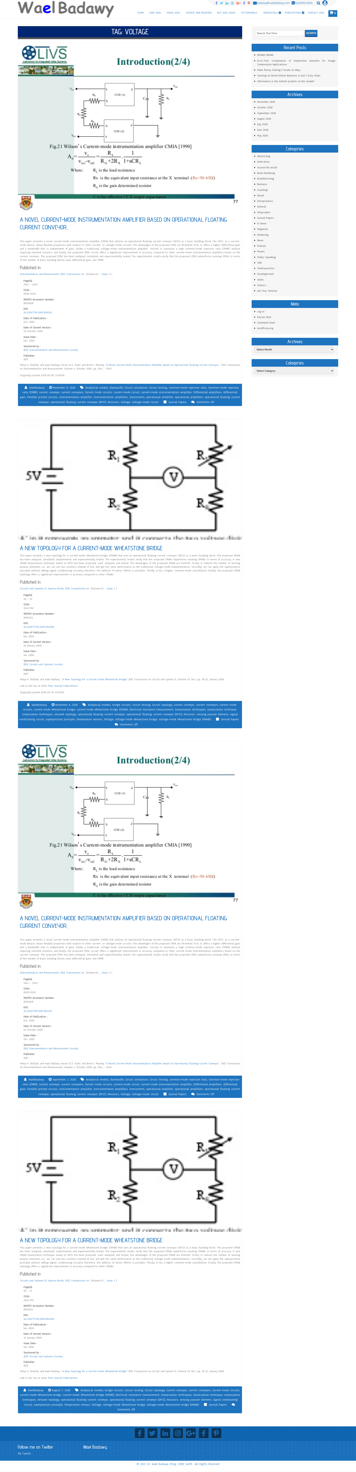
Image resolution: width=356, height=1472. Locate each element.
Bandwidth (116, 388)
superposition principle (60, 719)
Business (262, 184)
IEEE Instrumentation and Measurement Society (51, 350)
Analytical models (96, 388)
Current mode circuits (98, 392)
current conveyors (72, 392)
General (261, 206)
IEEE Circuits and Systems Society (43, 664)
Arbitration (263, 162)
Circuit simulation (136, 388)
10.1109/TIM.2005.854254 (38, 312)
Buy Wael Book (226, 12)
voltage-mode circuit (145, 402)
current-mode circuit (126, 392)
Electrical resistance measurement (151, 709)
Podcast (261, 246)
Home (141, 12)
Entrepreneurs (265, 201)
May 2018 (262, 135)
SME (259, 263)
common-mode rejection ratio (188, 388)
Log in (260, 311)
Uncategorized (265, 274)
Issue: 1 (111, 588)
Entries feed (264, 317)
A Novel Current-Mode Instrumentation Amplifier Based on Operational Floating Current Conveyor (162, 365)
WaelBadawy (36, 388)
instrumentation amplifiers (111, 397)
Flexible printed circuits (42, 397)
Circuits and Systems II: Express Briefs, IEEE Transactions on (55, 588)
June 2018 (262, 130)
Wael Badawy (95, 1447)
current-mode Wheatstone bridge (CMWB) (102, 709)
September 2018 (266, 113)
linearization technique (221, 709)
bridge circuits (121, 705)
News (260, 240)
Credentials (270, 12)
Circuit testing (158, 388)
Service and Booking (199, 12)
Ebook (260, 195)
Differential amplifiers (207, 392)
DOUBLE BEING (265, 55)
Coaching (262, 190)
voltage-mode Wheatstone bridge (136, 719)
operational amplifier (159, 397)
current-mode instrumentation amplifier (166, 392)
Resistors (113, 402)
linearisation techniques (190, 709)
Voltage (125, 402)
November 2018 (266, 102)
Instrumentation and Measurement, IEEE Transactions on (52, 274)
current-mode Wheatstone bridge (54, 709)
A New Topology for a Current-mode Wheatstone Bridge (94, 679)
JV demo (261, 223)
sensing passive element (212, 714)
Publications (293, 12)
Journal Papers (178, 402)
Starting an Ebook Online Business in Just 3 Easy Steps (288, 75)
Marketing (262, 235)
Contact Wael (316, 12)
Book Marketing (266, 173)
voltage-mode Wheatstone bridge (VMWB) (185, 719)
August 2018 (264, 119)
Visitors (261, 285)
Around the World (267, 167)
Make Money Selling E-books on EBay (278, 70)
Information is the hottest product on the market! (285, 81)
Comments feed (266, 322)
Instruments (137, 397)
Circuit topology (162, 705)
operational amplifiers (189, 397)
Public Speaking (266, 257)
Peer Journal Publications (63, 686)
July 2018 (262, 124)
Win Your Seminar (267, 291)
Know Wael (173, 12)
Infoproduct (263, 212)
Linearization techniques (37, 714)
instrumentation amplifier (75, 397)
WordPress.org (265, 328)
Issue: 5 (106, 274)
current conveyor (49, 392)
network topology (65, 714)
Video (260, 279)
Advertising (263, 156)
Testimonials (249, 12)
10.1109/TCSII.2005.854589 (39, 627)
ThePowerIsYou (265, 268)
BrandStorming (265, 178)
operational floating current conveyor (101, 714)
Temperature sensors (89, 719)
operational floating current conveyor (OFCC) (78, 402)
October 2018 (265, 107)
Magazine (262, 229)
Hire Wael (155, 12)
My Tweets (24, 1453)
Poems (261, 251)
